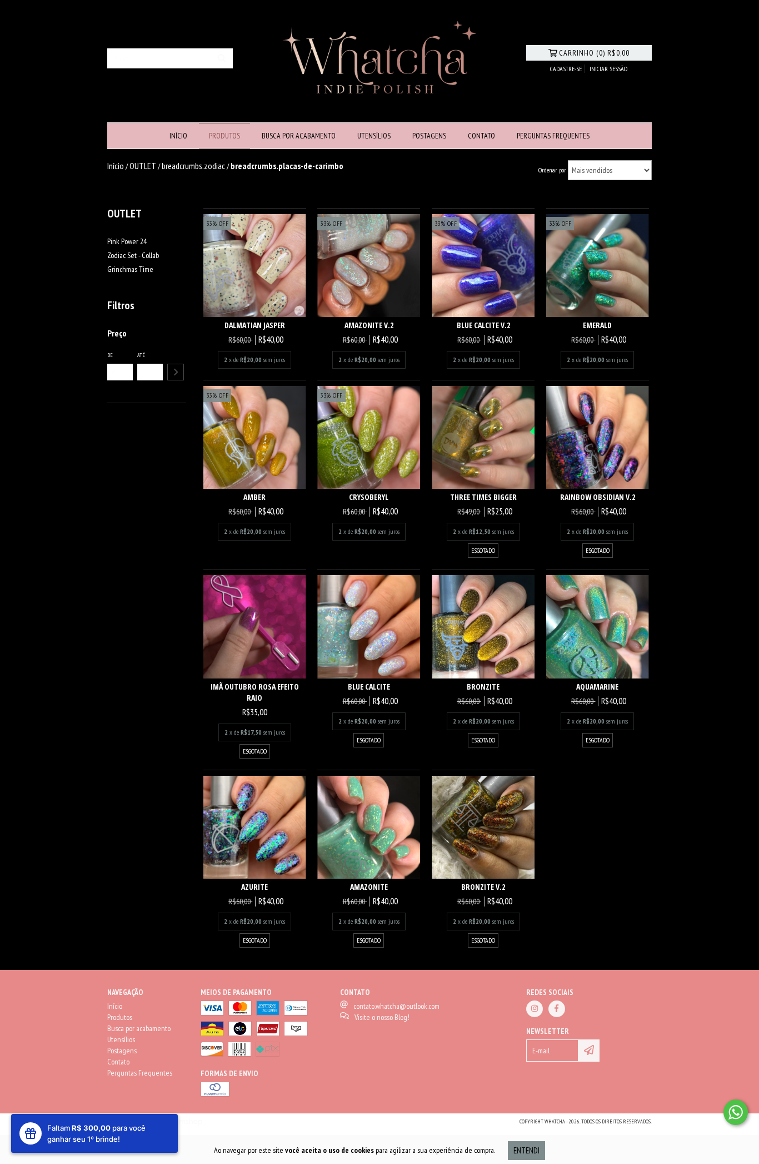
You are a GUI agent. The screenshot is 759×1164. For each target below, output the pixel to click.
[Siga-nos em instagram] (534, 1008)
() (594, 53)
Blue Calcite (369, 686)
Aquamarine (597, 686)
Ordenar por (552, 170)
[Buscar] (222, 58)
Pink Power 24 (127, 241)
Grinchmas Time (130, 269)
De (110, 355)
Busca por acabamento (299, 136)
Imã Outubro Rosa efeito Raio (255, 692)
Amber (254, 497)
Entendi (526, 1150)
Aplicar (175, 372)
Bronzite (483, 686)
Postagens (429, 136)
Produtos (224, 136)
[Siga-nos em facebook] (556, 1008)
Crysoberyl (368, 497)
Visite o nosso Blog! (382, 1017)
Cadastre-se (566, 69)
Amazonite (369, 886)
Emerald (597, 325)
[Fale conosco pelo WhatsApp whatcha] (735, 1112)
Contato (481, 136)
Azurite (254, 886)
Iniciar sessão (608, 69)
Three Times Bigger (483, 497)
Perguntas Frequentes (553, 136)
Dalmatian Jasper (254, 325)
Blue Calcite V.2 (483, 325)
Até (141, 355)
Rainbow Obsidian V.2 (597, 497)
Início (178, 136)
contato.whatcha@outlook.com (396, 1006)
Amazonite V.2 (368, 325)
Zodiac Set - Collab (133, 255)
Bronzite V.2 (483, 886)
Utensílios (374, 136)
